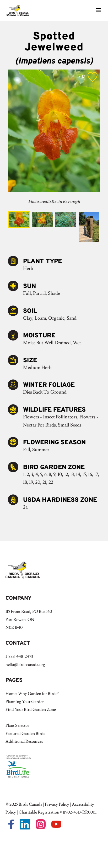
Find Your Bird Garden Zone (31, 709)
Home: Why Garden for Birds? (32, 693)
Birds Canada (30, 804)
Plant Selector (17, 725)
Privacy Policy (57, 804)
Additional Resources (24, 741)
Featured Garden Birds (25, 733)
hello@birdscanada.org (25, 664)
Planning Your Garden (25, 701)
